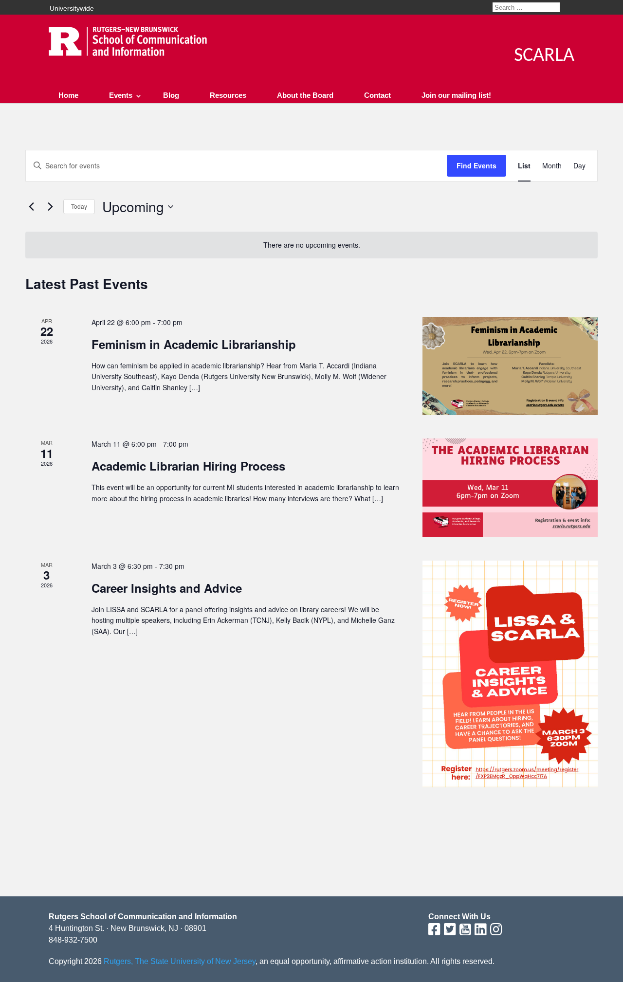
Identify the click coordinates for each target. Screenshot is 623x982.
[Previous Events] (31, 207)
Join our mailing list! (456, 95)
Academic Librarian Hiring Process (188, 465)
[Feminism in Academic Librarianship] (510, 366)
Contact (377, 95)
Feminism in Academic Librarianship (194, 344)
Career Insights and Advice (167, 588)
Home (68, 95)
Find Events (476, 165)
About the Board (305, 95)
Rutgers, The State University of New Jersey (180, 961)
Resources (228, 95)
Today (79, 206)
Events (120, 95)
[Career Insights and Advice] (510, 674)
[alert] (311, 245)
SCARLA (544, 56)
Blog (171, 95)
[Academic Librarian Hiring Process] (510, 487)
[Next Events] (50, 207)
